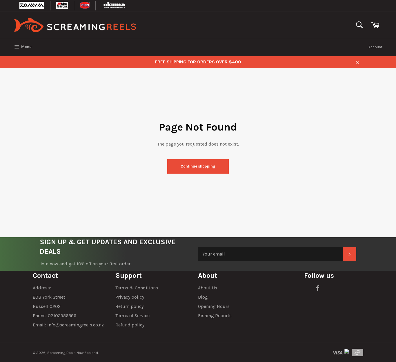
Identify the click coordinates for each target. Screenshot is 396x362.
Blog (203, 297)
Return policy (129, 306)
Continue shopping (198, 166)
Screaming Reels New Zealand (72, 352)
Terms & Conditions (136, 288)
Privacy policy (129, 297)
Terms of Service (132, 315)
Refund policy (129, 325)
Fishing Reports (215, 315)
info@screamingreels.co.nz (75, 325)
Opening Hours (214, 306)
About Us (207, 288)
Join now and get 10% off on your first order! (86, 264)
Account (375, 47)
